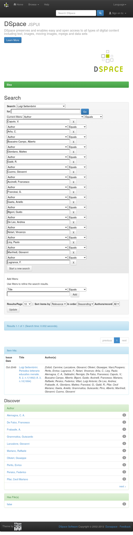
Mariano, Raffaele (16, 450)
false (9, 504)
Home (19, 4)
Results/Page (15, 304)
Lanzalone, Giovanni (18, 443)
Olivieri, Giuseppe (16, 458)
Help (46, 4)
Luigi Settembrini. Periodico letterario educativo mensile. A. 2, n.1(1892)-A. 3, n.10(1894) (30, 374)
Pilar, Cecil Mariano (17, 479)
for (8, 111)
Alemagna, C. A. (16, 415)
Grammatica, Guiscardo (20, 436)
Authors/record (103, 304)
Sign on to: (118, 13)
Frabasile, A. (14, 429)
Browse (32, 4)
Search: (11, 106)
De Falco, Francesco (18, 422)
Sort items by (42, 304)
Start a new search (19, 268)
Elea (9, 84)
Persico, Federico (16, 472)
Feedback (125, 526)
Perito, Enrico (14, 465)
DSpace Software (68, 526)
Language (119, 4)
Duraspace (111, 526)
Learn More (12, 40)
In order (71, 304)
